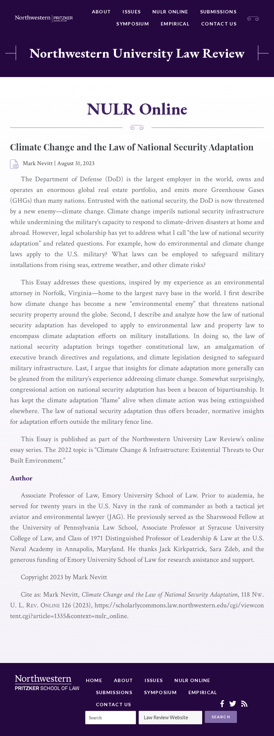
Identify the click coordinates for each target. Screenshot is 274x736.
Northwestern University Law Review (137, 53)
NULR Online (170, 11)
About (101, 11)
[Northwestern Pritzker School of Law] (44, 18)
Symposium (132, 23)
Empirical (175, 23)
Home (94, 680)
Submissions (218, 11)
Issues (132, 11)
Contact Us (219, 23)
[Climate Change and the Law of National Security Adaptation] (14, 164)
